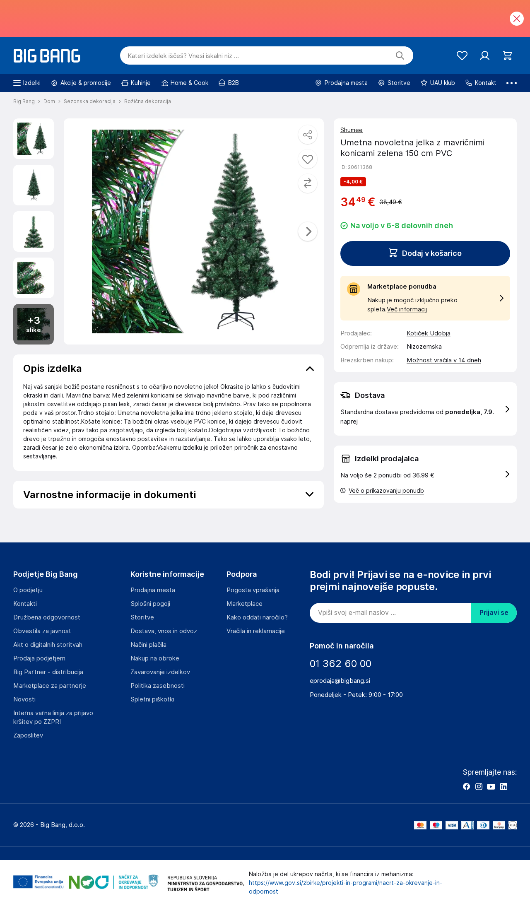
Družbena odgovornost (46, 617)
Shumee (351, 130)
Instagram (478, 786)
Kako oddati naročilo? (257, 617)
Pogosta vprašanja (252, 590)
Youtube (491, 786)
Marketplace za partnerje (49, 685)
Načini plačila (148, 644)
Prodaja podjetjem (39, 658)
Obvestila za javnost (42, 631)
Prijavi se (493, 613)
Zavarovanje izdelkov (160, 672)
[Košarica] (507, 55)
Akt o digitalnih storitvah (47, 644)
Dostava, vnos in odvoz (163, 631)
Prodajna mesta (152, 590)
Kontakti (25, 603)
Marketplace (244, 603)
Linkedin (503, 786)
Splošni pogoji (150, 603)
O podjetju (28, 590)
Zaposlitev (28, 735)
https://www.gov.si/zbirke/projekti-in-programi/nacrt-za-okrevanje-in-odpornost (345, 887)
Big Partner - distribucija (48, 672)
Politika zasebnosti (157, 685)
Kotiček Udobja (428, 333)
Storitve (142, 617)
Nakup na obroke (154, 658)
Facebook (466, 786)
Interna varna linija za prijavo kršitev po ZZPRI (53, 717)
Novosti (24, 699)
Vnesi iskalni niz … (183, 56)
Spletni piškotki (152, 699)
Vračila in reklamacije (255, 631)
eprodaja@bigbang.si (340, 680)
